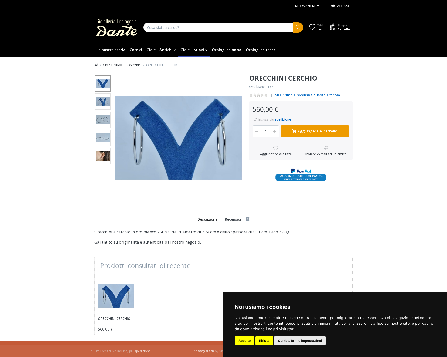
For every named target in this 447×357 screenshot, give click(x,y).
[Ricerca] (298, 27)
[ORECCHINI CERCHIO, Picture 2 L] (103, 101)
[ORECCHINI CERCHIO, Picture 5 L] (103, 156)
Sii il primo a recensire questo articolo (307, 95)
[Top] (96, 65)
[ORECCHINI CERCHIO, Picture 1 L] (103, 83)
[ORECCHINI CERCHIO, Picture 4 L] (103, 138)
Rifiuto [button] (264, 341)
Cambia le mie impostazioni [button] (300, 341)
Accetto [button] (244, 341)
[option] (178, 137)
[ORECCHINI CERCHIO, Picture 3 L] (103, 120)
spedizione (283, 119)
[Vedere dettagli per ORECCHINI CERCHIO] (116, 296)
